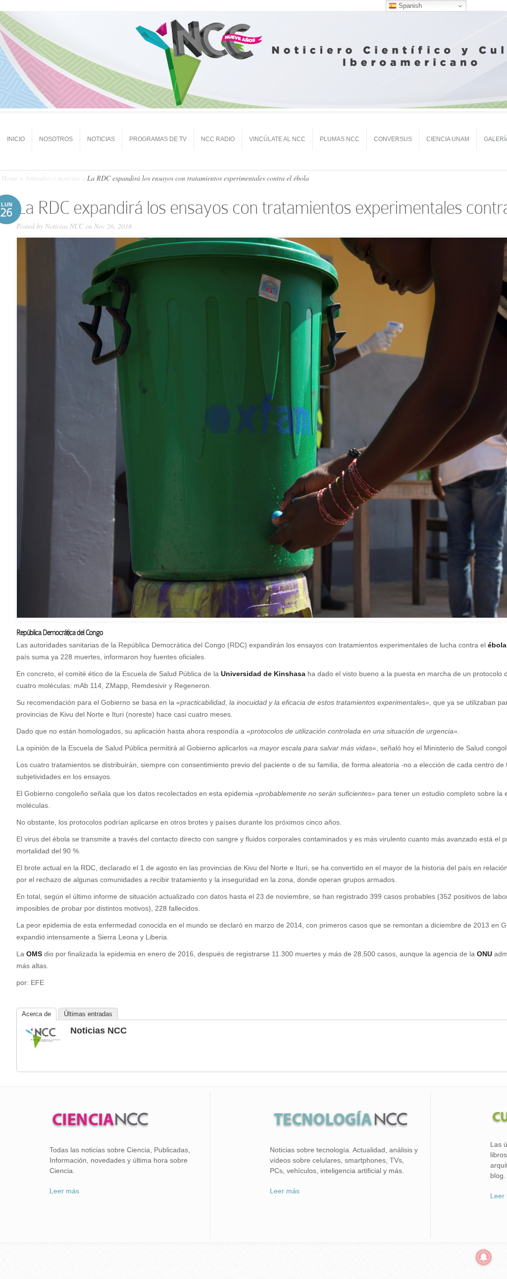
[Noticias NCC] (42, 1047)
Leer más (64, 1191)
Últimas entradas (88, 1014)
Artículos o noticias (52, 178)
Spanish (409, 5)
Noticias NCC (64, 226)
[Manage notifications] (484, 1257)
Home (9, 178)
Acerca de (36, 1014)
